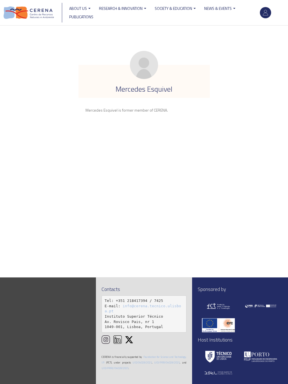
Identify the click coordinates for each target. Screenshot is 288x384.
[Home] (29, 12)
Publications (81, 17)
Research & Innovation (121, 8)
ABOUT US (78, 8)
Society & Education (174, 8)
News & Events (218, 8)
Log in (265, 12)
